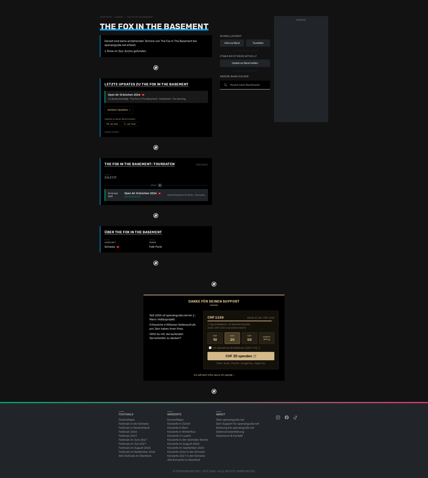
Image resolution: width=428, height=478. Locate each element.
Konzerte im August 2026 (183, 443)
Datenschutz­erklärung (230, 431)
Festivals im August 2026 (135, 447)
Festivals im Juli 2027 (132, 443)
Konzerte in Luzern (179, 435)
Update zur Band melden (245, 63)
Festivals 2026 (128, 431)
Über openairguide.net (230, 419)
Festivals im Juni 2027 (133, 439)
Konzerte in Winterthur (181, 431)
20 (232, 338)
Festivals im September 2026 (137, 451)
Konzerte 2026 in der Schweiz (186, 451)
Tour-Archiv (125, 51)
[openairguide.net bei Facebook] (287, 417)
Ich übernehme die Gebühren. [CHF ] (235, 348)
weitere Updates (117, 109)
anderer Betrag (267, 338)
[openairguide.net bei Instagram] (278, 417)
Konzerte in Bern (177, 427)
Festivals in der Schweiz (134, 423)
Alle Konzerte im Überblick (183, 459)
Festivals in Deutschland (134, 427)
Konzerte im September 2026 (185, 447)
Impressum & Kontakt (229, 435)
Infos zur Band (232, 43)
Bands (119, 17)
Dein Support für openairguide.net (237, 423)
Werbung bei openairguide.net (235, 427)
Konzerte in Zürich (178, 423)
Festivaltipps (127, 419)
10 (215, 338)
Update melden (111, 132)
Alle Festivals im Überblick (135, 455)
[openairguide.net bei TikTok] (295, 417)
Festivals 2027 (128, 435)
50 (249, 338)
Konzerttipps (175, 419)
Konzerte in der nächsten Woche (187, 439)
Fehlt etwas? (202, 164)
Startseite (106, 17)
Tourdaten (258, 43)
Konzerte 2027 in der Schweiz (186, 455)
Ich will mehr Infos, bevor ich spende (213, 375)
